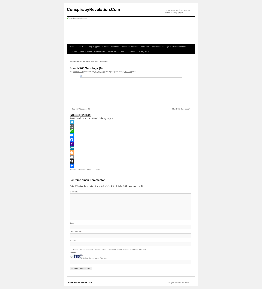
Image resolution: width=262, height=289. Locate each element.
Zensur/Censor (86, 51)
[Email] (131, 157)
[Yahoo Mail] (131, 144)
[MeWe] (131, 148)
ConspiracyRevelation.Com (93, 9)
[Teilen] (131, 166)
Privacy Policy (143, 51)
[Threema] (131, 161)
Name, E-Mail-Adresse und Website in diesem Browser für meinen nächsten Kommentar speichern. (110, 249)
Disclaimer (131, 51)
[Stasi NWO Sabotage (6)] (131, 91)
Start (72, 46)
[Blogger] (131, 152)
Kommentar (74, 192)
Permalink (96, 169)
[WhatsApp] (131, 131)
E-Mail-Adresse (76, 231)
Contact (105, 46)
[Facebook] (131, 139)
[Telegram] (131, 122)
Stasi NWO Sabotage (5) (81, 109)
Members (115, 46)
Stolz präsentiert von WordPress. (178, 282)
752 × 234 (128, 71)
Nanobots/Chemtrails (129, 46)
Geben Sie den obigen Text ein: (95, 258)
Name (72, 223)
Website (73, 240)
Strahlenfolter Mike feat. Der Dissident (89, 61)
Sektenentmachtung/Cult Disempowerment (169, 46)
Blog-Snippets (94, 46)
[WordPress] (131, 126)
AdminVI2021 (78, 71)
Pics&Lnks (145, 46)
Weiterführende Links (116, 51)
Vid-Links (73, 51)
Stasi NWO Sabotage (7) (181, 109)
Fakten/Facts (99, 51)
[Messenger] (131, 135)
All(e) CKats (81, 46)
